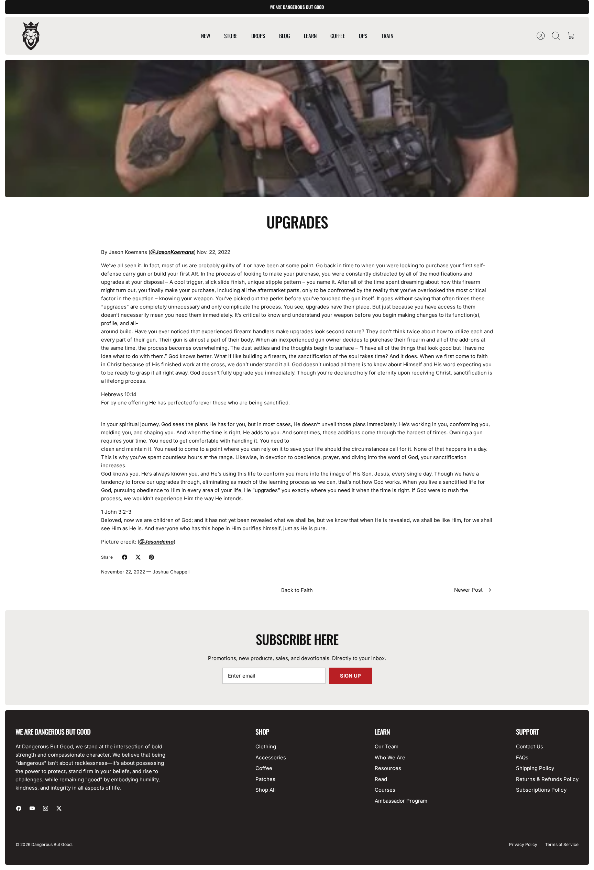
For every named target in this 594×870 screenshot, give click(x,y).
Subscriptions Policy (541, 790)
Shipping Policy (535, 768)
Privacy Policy (523, 844)
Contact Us (529, 746)
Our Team (386, 746)
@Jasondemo (156, 541)
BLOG (284, 36)
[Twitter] (59, 808)
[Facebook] (18, 808)
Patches (265, 779)
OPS (363, 36)
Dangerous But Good (51, 844)
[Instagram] (45, 808)
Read (381, 779)
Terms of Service (562, 844)
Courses (385, 790)
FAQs (522, 757)
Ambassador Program (401, 801)
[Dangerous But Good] (30, 35)
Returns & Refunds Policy (547, 779)
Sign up (350, 675)
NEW (205, 36)
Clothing (265, 746)
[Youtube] (32, 808)
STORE (231, 36)
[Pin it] (151, 557)
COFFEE (337, 36)
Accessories (270, 757)
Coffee (263, 768)
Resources (388, 768)
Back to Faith (297, 590)
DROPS (258, 36)
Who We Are (390, 757)
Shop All (265, 790)
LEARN (310, 36)
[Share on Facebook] (124, 557)
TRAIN (387, 36)
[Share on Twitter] (138, 557)
